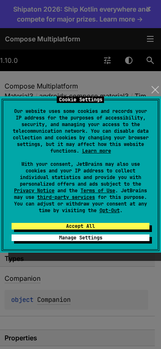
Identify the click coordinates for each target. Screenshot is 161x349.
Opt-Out (109, 210)
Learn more (96, 151)
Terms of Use (97, 190)
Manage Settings (80, 237)
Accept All (80, 226)
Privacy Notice (34, 190)
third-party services (66, 197)
